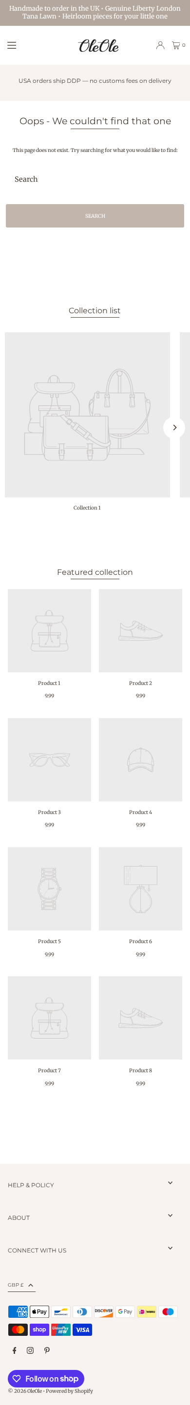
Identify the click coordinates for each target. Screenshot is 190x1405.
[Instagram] (30, 1351)
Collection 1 (87, 508)
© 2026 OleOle (25, 1391)
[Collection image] (87, 414)
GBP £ (15, 1285)
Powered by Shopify (69, 1391)
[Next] (174, 427)
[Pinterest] (47, 1351)
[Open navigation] (37, 45)
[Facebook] (15, 1351)
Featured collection (95, 572)
